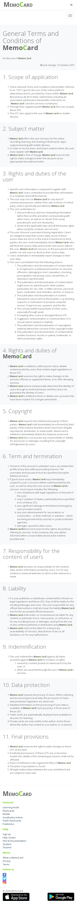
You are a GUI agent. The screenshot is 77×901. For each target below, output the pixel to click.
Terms (6, 864)
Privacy (7, 861)
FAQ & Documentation (14, 840)
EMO (14, 5)
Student (7, 844)
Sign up (7, 834)
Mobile (6, 814)
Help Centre (9, 837)
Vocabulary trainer (13, 817)
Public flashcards (12, 820)
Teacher (7, 847)
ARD (28, 5)
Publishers (8, 824)
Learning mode (11, 807)
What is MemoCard (13, 857)
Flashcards (9, 810)
